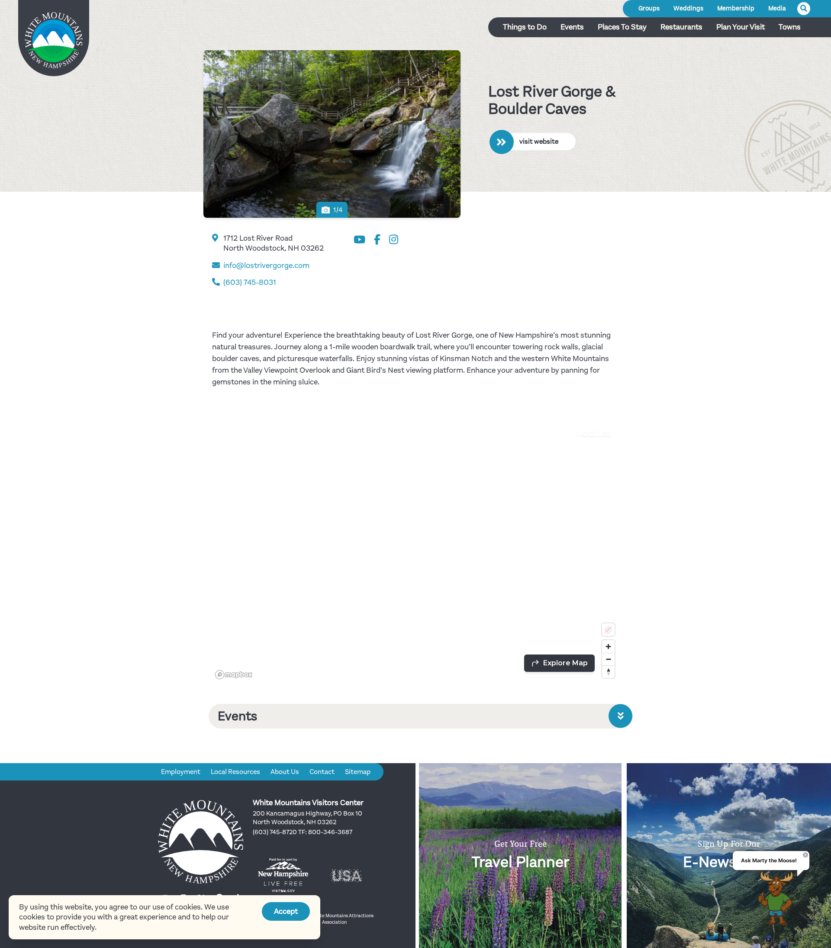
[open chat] (778, 898)
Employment (180, 772)
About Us (285, 772)
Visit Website (538, 141)
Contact (322, 772)
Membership (735, 8)
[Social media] (359, 240)
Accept (286, 911)
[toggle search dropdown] (803, 8)
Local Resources (235, 772)
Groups (649, 8)
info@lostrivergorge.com (266, 265)
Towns (790, 27)
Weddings (688, 8)
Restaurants (681, 27)
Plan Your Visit (740, 27)
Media (777, 8)
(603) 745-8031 (249, 282)
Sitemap (357, 772)
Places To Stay (622, 27)
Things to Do (525, 27)
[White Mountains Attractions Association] (53, 41)
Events (572, 27)
